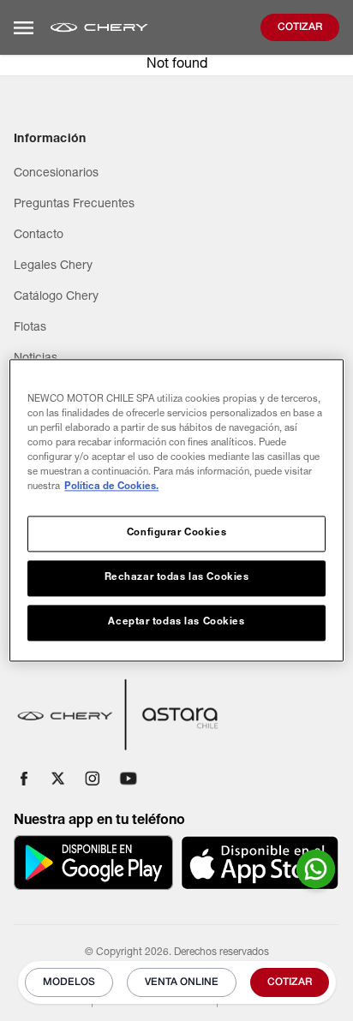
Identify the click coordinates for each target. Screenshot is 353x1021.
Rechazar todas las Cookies (177, 578)
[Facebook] (24, 778)
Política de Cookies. (111, 488)
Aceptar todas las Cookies (176, 623)
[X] (58, 778)
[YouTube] (129, 779)
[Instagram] (92, 778)
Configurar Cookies (176, 534)
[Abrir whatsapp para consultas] (315, 869)
